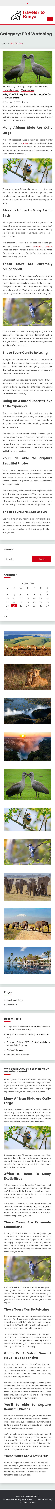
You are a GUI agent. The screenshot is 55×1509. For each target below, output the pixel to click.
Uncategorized (27, 90)
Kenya (29, 86)
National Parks (41, 86)
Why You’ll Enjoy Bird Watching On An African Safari (27, 96)
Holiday (21, 86)
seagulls (37, 246)
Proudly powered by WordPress (18, 1499)
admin (26, 102)
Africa (25, 143)
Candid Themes (27, 1502)
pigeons (48, 246)
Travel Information (11, 90)
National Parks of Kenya (18, 1054)
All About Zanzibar (15, 1050)
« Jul (6, 616)
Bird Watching (9, 86)
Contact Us (12, 1004)
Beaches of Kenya (15, 1000)
